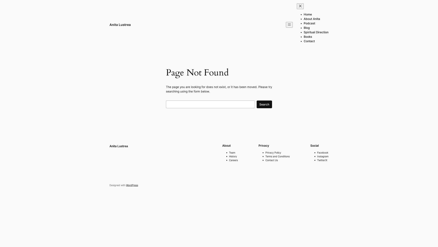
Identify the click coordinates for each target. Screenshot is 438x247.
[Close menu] (300, 6)
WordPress (132, 185)
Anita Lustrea (120, 25)
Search (264, 104)
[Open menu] (289, 25)
